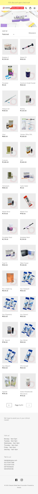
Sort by (4, 31)
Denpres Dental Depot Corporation (18, 485)
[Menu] (34, 8)
